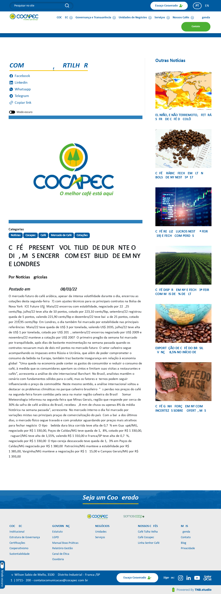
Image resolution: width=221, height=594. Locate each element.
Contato (186, 537)
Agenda (185, 531)
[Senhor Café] (207, 578)
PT (197, 6)
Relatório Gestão (62, 548)
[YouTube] (197, 578)
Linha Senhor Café (148, 543)
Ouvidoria (58, 559)
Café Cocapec (146, 537)
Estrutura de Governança (24, 537)
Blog (183, 543)
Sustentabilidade (19, 554)
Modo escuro (24, 112)
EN (207, 6)
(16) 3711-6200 (20, 580)
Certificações (17, 543)
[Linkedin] (188, 578)
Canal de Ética (60, 554)
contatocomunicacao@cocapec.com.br (61, 580)
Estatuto (57, 531)
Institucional (16, 531)
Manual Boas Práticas (65, 543)
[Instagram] (180, 578)
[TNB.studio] (192, 589)
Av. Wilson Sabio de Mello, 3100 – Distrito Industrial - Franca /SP (54, 575)
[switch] (12, 112)
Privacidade (188, 548)
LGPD (55, 537)
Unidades (100, 531)
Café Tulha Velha (148, 531)
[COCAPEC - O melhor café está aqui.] (24, 17)
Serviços (100, 537)
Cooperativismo (18, 548)
